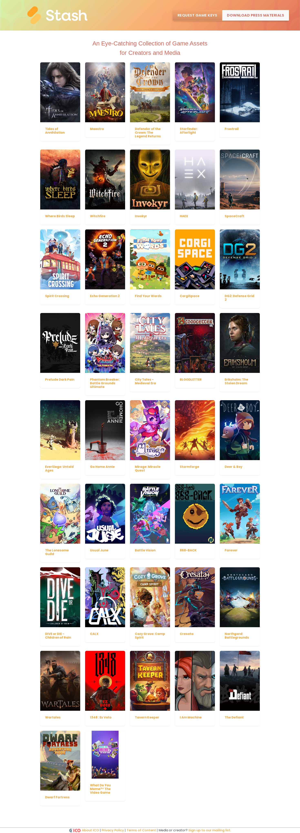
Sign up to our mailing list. (209, 830)
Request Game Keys (197, 15)
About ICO (90, 830)
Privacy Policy (113, 830)
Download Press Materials (255, 15)
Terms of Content (141, 830)
